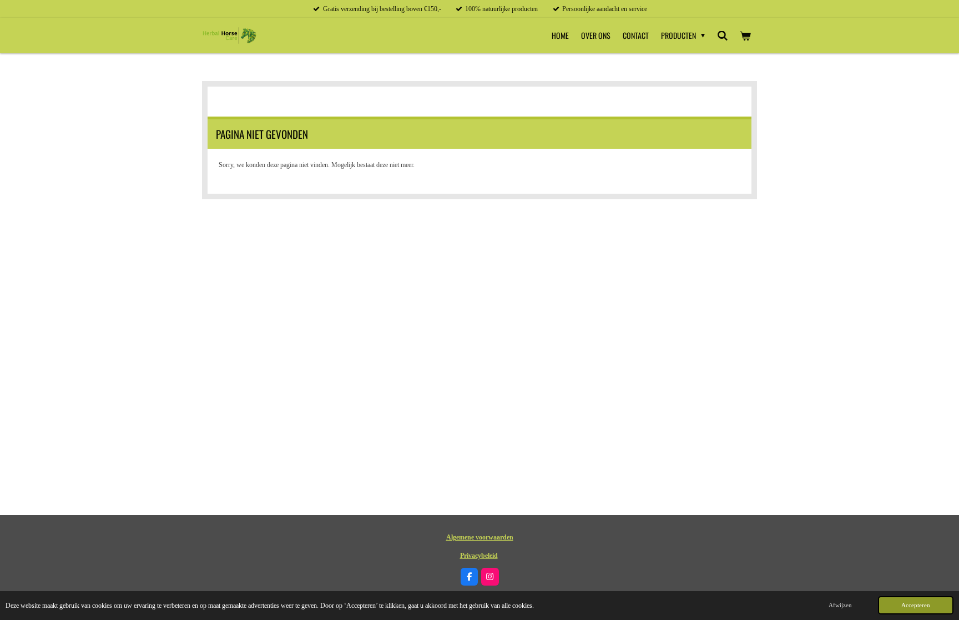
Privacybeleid (479, 555)
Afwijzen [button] (840, 605)
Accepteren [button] (915, 605)
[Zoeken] (722, 35)
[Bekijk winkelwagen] (745, 35)
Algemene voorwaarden (479, 537)
